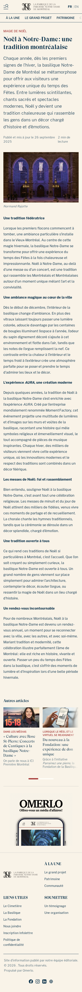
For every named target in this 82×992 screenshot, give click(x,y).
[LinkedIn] (44, 981)
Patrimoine (52, 879)
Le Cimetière (12, 906)
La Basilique (11, 912)
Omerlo (28, 970)
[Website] (51, 981)
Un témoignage (55, 906)
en (76, 6)
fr (70, 6)
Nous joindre (12, 926)
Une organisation (56, 912)
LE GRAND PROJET (38, 17)
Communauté (53, 885)
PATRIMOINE (66, 17)
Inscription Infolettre (18, 932)
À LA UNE (13, 17)
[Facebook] (31, 981)
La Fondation (12, 919)
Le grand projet (55, 872)
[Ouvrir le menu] (6, 7)
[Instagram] (38, 981)
